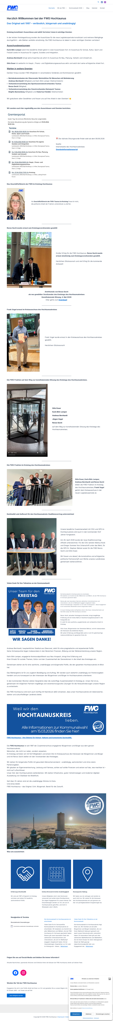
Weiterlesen (64, 946)
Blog (87, 8)
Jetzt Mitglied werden (16, 995)
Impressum (96, 1018)
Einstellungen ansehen (103, 1014)
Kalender (94, 8)
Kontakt (102, 8)
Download (63, 300)
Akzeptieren (76, 1014)
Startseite (52, 8)
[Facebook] (102, 2)
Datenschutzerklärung (87, 1008)
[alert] (26, 926)
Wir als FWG (61, 8)
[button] (110, 979)
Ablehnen (88, 1014)
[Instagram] (105, 2)
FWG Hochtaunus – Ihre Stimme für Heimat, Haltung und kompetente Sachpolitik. (39, 738)
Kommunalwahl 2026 (75, 8)
